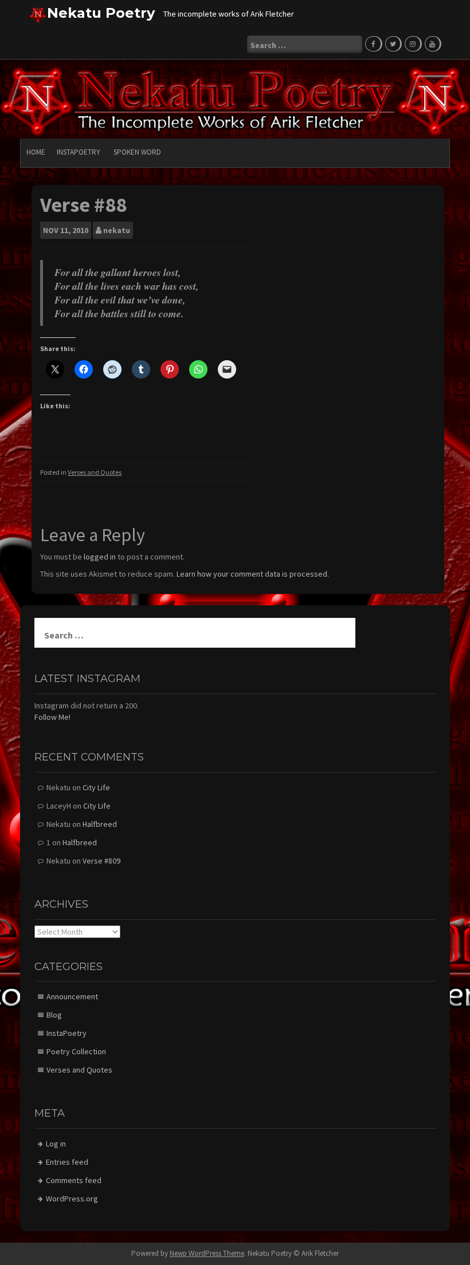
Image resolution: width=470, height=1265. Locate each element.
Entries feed (67, 1162)
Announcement (72, 996)
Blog (54, 1015)
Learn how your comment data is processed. (253, 574)
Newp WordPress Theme (207, 1253)
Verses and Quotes (95, 472)
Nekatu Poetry (101, 13)
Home (35, 152)
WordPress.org (72, 1198)
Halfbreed (100, 824)
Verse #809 (101, 861)
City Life (96, 787)
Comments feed (73, 1180)
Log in (56, 1143)
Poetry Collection (76, 1051)
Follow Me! (52, 717)
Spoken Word (137, 152)
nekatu (116, 230)
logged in (100, 556)
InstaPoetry (78, 152)
